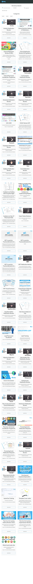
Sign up (27, 1)
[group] (16, 16)
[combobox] (17, 8)
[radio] (3, 16)
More (22, 1)
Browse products (17, 1)
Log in (30, 1)
